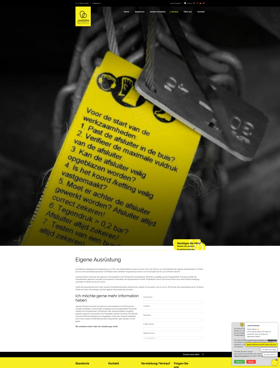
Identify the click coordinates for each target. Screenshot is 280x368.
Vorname (147, 306)
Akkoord (239, 362)
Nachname (147, 315)
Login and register (175, 3)
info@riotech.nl (96, 3)
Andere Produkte (158, 12)
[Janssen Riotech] (83, 16)
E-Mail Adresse (149, 324)
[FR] (203, 3)
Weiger (251, 362)
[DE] (200, 3)
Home (126, 12)
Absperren (139, 12)
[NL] (193, 3)
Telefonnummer (149, 333)
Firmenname (148, 297)
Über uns (188, 12)
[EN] (197, 3)
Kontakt (201, 12)
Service (174, 12)
